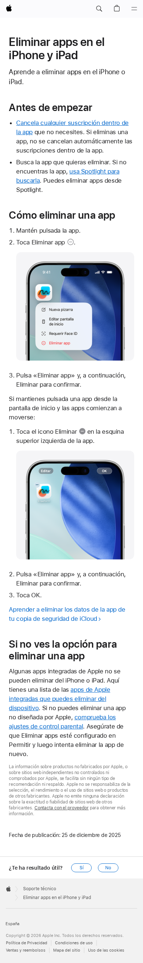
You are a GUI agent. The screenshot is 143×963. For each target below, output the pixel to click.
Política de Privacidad (26, 943)
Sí (82, 867)
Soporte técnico (39, 888)
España (12, 923)
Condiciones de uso (74, 943)
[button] (99, 9)
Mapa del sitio (66, 950)
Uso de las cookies (106, 950)
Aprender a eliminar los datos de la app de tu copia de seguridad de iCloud (67, 614)
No (108, 867)
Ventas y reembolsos (25, 950)
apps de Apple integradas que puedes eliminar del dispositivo (59, 699)
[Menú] (134, 9)
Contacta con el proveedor (61, 807)
